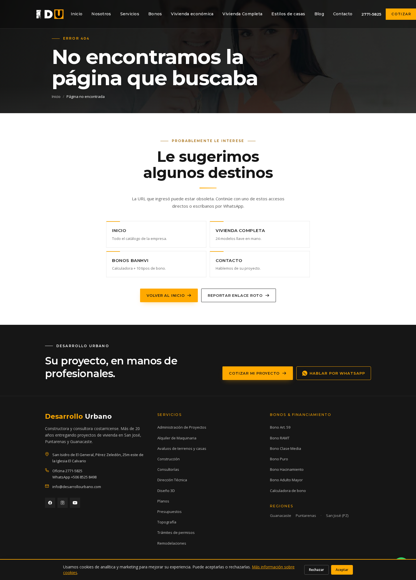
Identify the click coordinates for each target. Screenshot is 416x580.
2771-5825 (371, 14)
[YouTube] (75, 503)
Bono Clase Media (285, 448)
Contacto (342, 13)
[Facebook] (50, 503)
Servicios (130, 13)
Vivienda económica (192, 13)
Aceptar (342, 569)
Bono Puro (279, 458)
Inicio (77, 13)
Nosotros (101, 13)
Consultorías (168, 469)
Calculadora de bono (288, 490)
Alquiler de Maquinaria (176, 438)
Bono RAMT (280, 438)
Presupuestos (169, 511)
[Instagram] (62, 503)
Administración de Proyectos (181, 427)
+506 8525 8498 (84, 477)
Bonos (155, 13)
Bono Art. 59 (280, 427)
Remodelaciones (171, 543)
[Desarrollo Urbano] (50, 14)
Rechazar (316, 569)
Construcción (168, 458)
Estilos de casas (288, 13)
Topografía (166, 522)
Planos (163, 501)
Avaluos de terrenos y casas (181, 448)
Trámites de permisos (176, 532)
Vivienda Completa (242, 13)
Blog (319, 13)
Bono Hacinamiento (287, 469)
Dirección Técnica (172, 479)
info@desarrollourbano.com (76, 486)
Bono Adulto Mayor (286, 479)
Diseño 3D (166, 490)
